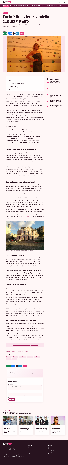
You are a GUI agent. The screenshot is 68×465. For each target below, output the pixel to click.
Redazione (50, 445)
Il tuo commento (10, 384)
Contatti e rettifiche (52, 447)
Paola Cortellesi (26, 216)
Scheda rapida (11, 80)
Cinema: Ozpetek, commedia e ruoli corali (16, 83)
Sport (44, 2)
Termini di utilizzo (51, 453)
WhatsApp (5, 33)
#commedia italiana (22, 356)
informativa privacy (31, 382)
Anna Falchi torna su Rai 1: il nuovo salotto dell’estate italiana (41, 430)
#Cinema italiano (15, 356)
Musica (35, 2)
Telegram (17, 33)
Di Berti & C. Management (10, 351)
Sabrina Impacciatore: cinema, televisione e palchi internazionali (25, 345)
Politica (48, 2)
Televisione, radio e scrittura (13, 86)
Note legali (50, 452)
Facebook (10, 33)
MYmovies (19, 351)
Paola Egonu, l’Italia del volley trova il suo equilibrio (56, 106)
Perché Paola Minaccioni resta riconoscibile (16, 87)
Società (56, 2)
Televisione (31, 2)
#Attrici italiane (8, 356)
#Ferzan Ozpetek (30, 356)
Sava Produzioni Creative (25, 351)
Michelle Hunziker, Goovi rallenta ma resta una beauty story (56, 5)
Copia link (22, 33)
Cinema (39, 2)
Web (42, 2)
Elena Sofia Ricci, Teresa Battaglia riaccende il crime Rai (26, 430)
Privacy (49, 448)
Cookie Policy (51, 450)
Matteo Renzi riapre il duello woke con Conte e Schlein (55, 101)
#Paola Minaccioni (37, 356)
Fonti (9, 89)
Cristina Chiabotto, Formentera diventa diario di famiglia (37, 5)
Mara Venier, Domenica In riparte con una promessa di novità (18, 5)
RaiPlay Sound (16, 351)
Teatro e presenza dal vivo (13, 84)
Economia (52, 2)
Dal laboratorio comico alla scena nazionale (16, 81)
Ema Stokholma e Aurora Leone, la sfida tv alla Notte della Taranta (58, 430)
